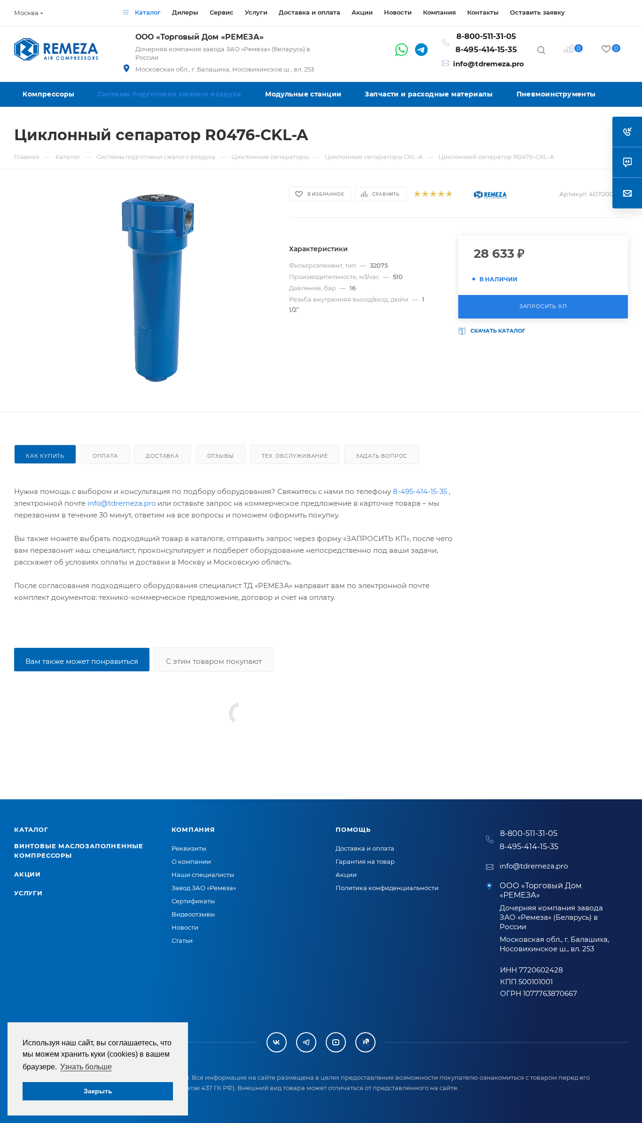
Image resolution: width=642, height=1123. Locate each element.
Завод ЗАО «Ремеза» (204, 888)
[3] (433, 194)
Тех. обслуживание (295, 456)
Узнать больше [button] (86, 1067)
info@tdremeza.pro (488, 63)
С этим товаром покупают (214, 661)
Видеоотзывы (193, 914)
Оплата (105, 456)
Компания (193, 829)
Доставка (162, 456)
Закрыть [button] (98, 1091)
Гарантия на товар (365, 861)
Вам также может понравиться (81, 661)
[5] (449, 194)
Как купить (45, 456)
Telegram (306, 1042)
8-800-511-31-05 (486, 36)
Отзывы (220, 456)
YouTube (336, 1042)
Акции (27, 874)
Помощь (353, 829)
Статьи (182, 940)
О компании (191, 861)
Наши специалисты (203, 874)
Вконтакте (276, 1042)
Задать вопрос (381, 456)
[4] (441, 194)
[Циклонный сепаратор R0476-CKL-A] (158, 291)
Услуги (28, 893)
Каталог (31, 829)
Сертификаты (193, 901)
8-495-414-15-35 (486, 49)
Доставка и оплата (365, 848)
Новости (185, 927)
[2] (425, 194)
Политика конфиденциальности (387, 888)
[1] (417, 194)
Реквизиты (189, 848)
